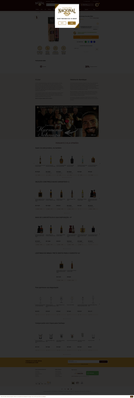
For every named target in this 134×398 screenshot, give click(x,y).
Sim (72, 23)
